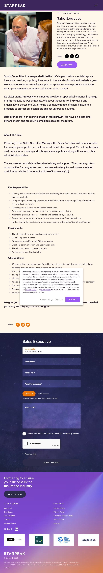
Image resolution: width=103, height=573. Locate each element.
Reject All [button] (59, 299)
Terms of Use (59, 519)
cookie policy (31, 289)
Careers (7, 519)
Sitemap (57, 523)
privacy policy (45, 289)
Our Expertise (9, 515)
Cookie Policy (59, 508)
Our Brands (8, 512)
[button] (96, 5)
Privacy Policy (72, 433)
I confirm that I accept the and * (53, 434)
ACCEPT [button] (72, 299)
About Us (8, 508)
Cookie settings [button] (46, 299)
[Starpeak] (14, 5)
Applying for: (30, 349)
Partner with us (10, 523)
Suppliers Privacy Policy (63, 515)
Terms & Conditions (54, 433)
